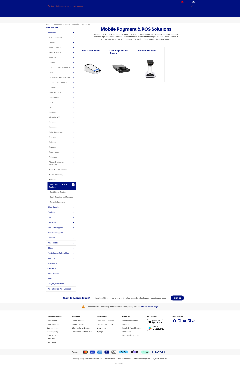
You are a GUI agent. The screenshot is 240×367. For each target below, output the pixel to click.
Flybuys (100, 332)
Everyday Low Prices (56, 284)
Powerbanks (53, 97)
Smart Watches (55, 92)
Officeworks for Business (81, 328)
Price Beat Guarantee (105, 321)
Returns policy (52, 332)
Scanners (52, 147)
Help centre (51, 342)
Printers (52, 62)
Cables (51, 102)
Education (51, 238)
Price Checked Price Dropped (59, 289)
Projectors (53, 157)
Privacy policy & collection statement (87, 359)
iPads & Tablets (55, 52)
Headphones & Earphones (59, 67)
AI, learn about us (160, 359)
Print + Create (53, 243)
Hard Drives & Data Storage (60, 77)
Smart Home (54, 152)
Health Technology (56, 175)
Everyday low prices (105, 324)
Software (52, 142)
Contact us (51, 339)
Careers (125, 324)
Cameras (52, 122)
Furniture (51, 212)
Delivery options (53, 328)
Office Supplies (53, 207)
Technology (58, 24)
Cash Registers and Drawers (61, 197)
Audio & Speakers (56, 132)
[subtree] (61, 32)
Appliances (53, 112)
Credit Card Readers (58, 192)
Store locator (52, 321)
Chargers (52, 137)
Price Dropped (53, 274)
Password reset (78, 324)
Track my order (53, 324)
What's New (52, 263)
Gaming (52, 72)
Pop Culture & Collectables (58, 253)
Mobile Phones (54, 47)
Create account (78, 321)
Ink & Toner (52, 222)
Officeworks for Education (82, 332)
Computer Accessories (57, 82)
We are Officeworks (130, 321)
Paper (50, 217)
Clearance (52, 268)
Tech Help (51, 258)
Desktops (52, 87)
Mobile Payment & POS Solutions (78, 24)
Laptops (52, 42)
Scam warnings (53, 335)
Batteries (52, 180)
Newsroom (126, 332)
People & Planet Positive (131, 328)
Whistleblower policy (142, 359)
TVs (50, 107)
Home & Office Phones (58, 170)
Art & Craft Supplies (55, 227)
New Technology (55, 37)
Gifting (50, 248)
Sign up (177, 298)
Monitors (52, 57)
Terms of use (110, 359)
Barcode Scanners (57, 202)
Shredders (53, 127)
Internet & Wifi (54, 117)
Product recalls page (149, 307)
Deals (50, 279)
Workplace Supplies (55, 233)
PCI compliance (124, 359)
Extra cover (101, 328)
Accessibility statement (131, 335)
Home (48, 24)
